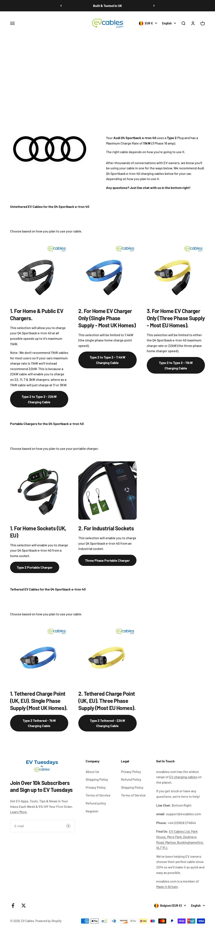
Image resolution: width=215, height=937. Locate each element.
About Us (92, 772)
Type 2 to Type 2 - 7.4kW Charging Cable (107, 360)
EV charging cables (183, 777)
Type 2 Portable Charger (34, 567)
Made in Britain (167, 887)
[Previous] (61, 5)
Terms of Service (98, 795)
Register (92, 811)
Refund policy (96, 803)
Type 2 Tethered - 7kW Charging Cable (39, 723)
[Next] (154, 5)
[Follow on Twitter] (23, 905)
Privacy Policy (96, 787)
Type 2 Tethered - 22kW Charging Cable (107, 723)
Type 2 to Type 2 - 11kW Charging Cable (176, 365)
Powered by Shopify (48, 921)
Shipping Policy (97, 779)
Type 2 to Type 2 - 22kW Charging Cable (39, 399)
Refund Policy (131, 779)
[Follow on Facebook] (13, 905)
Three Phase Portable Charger (107, 560)
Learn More (18, 812)
